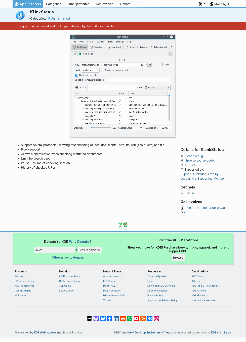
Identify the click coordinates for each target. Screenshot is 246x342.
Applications (27, 5)
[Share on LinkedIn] (116, 317)
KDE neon (20, 295)
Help (150, 281)
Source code (66, 290)
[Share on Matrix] (89, 317)
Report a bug (194, 156)
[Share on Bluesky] (103, 317)
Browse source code (199, 160)
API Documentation (69, 276)
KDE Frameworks (24, 285)
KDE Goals (65, 285)
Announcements (112, 276)
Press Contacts (112, 290)
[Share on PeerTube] (143, 317)
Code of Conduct (157, 290)
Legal (227, 332)
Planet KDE (109, 285)
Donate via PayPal (90, 249)
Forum (189, 193)
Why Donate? (80, 241)
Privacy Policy (155, 295)
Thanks (107, 300)
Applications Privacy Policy (162, 300)
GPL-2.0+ (191, 165)
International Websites (204, 300)
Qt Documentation (69, 281)
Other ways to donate (68, 257)
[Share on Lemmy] (129, 317)
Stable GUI (217, 208)
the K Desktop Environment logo (149, 332)
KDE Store (197, 276)
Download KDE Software (161, 285)
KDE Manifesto (200, 295)
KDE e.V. (196, 281)
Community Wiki (156, 276)
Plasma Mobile (23, 290)
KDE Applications (24, 281)
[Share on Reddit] (123, 317)
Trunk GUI (192, 208)
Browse (178, 257)
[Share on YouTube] (136, 317)
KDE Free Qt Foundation (205, 285)
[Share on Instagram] (156, 317)
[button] (202, 4)
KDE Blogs (109, 281)
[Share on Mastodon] (96, 317)
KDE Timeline (199, 290)
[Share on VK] (149, 317)
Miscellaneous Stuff (114, 295)
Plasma (19, 276)
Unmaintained (60, 18)
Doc (205, 208)
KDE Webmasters (45, 332)
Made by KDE (223, 4)
